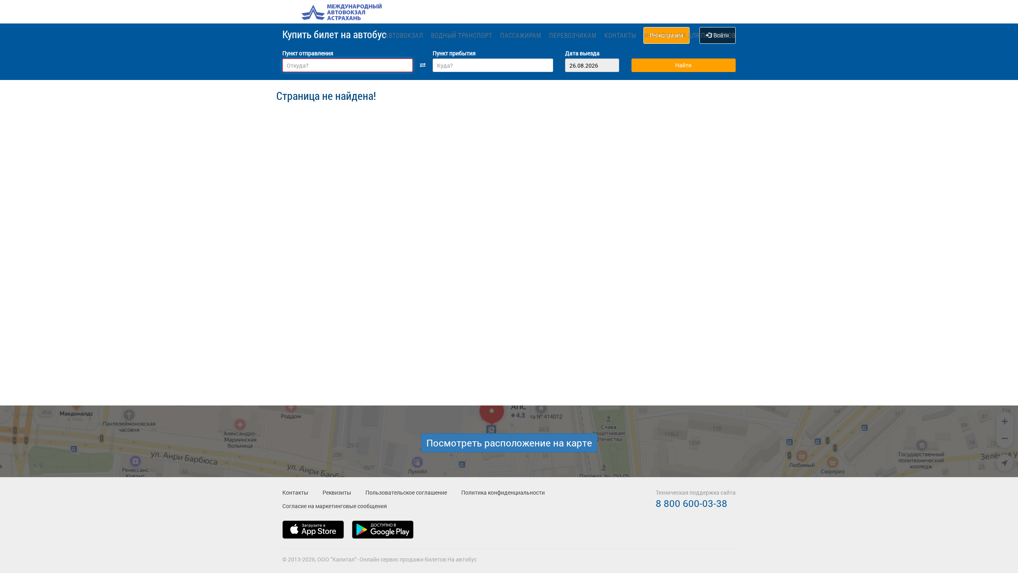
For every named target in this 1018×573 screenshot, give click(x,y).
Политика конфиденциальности (503, 492)
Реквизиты (336, 492)
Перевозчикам (572, 35)
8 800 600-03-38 (691, 503)
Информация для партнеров (690, 35)
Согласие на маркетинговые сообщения (334, 506)
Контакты (620, 35)
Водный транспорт (461, 35)
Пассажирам (520, 35)
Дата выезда (582, 53)
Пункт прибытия (454, 53)
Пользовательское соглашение (406, 492)
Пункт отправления (307, 53)
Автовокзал (404, 35)
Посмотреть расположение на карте (509, 443)
